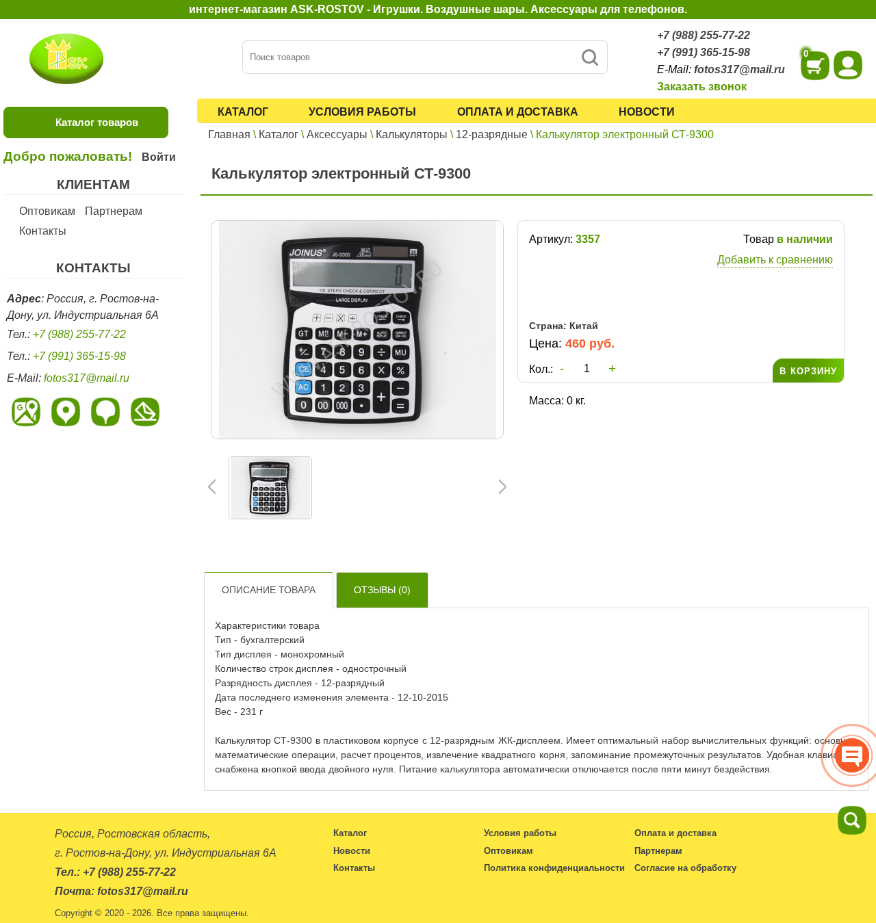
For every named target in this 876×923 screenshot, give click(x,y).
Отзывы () (382, 589)
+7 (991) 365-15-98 (703, 52)
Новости (647, 112)
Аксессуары (337, 134)
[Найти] (589, 57)
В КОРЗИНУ (808, 371)
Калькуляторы (412, 134)
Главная (229, 134)
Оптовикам (47, 211)
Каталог (243, 112)
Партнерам (113, 211)
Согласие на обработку (685, 868)
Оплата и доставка (517, 112)
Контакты (42, 231)
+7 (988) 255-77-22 (703, 35)
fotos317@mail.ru (739, 69)
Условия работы (362, 112)
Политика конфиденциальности (554, 868)
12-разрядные (492, 134)
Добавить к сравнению (775, 259)
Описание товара (268, 589)
